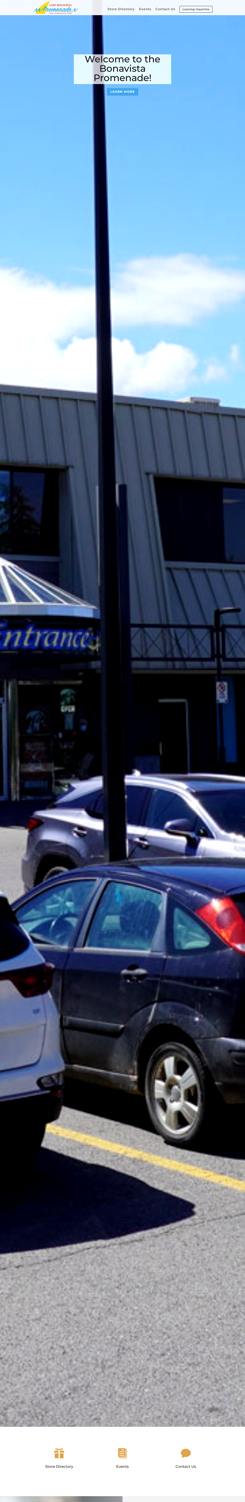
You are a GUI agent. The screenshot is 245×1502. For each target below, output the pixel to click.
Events (145, 9)
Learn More (122, 92)
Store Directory (121, 9)
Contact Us (165, 9)
